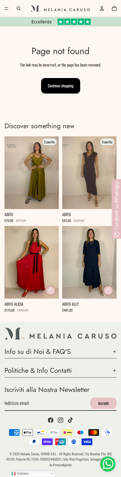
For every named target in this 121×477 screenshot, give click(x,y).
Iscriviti (103, 403)
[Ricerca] (18, 8)
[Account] (102, 8)
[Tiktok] (70, 420)
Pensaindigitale (62, 464)
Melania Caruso (30, 453)
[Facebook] (50, 420)
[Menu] (6, 8)
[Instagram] (60, 420)
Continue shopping (60, 85)
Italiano (22, 473)
